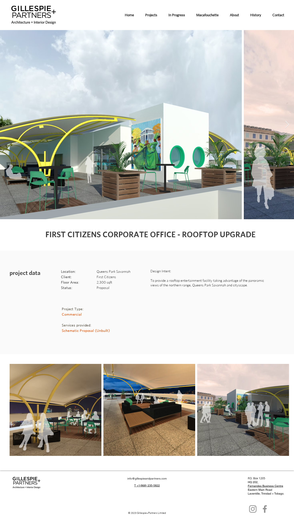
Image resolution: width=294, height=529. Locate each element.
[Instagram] (253, 509)
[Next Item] (287, 125)
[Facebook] (265, 509)
